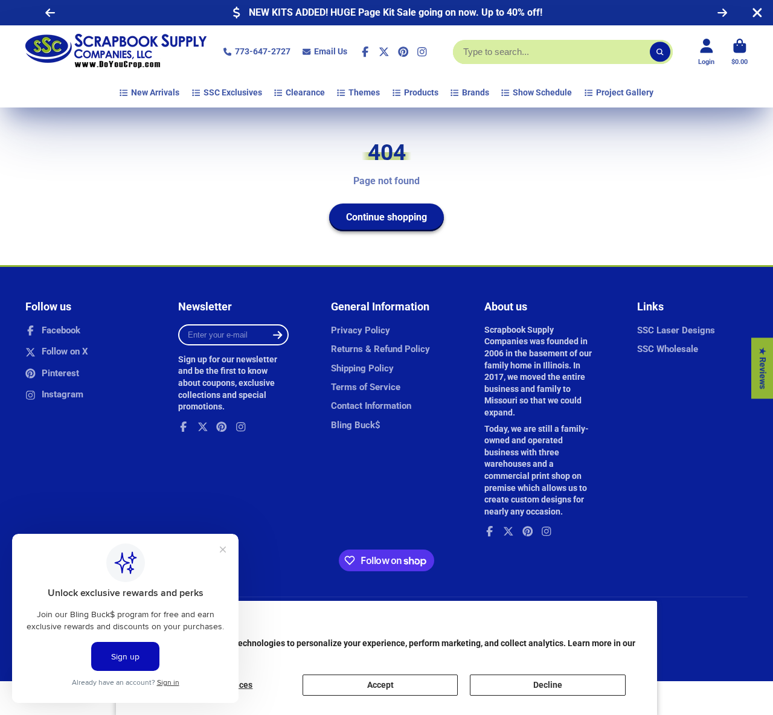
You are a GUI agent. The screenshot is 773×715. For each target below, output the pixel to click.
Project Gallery (624, 92)
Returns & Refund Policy (380, 349)
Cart (739, 52)
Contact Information (371, 405)
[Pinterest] (403, 51)
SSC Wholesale (667, 349)
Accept (380, 685)
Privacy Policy (360, 330)
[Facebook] (365, 51)
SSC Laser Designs (676, 330)
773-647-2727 (262, 51)
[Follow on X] (384, 51)
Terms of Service (365, 387)
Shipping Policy (362, 368)
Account (706, 52)
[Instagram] (422, 51)
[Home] (116, 52)
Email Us (330, 51)
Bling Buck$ (355, 425)
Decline (547, 685)
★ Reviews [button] (763, 368)
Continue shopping (386, 217)
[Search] (660, 52)
